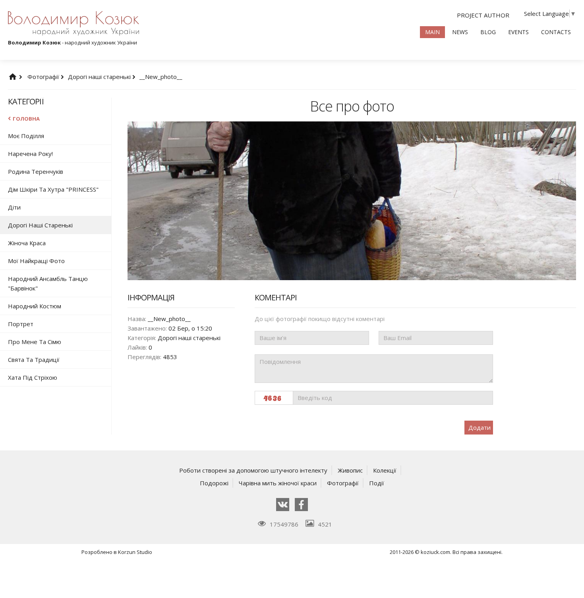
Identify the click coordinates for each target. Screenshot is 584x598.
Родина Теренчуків (35, 171)
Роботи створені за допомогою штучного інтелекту (253, 470)
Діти (14, 207)
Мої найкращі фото (36, 261)
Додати (479, 427)
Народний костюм (34, 306)
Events (518, 32)
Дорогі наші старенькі (100, 77)
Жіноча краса (27, 243)
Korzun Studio (135, 552)
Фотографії (44, 77)
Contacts (556, 32)
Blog (488, 32)
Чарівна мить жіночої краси (278, 483)
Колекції (384, 470)
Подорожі (214, 483)
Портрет (20, 324)
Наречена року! (30, 154)
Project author (483, 15)
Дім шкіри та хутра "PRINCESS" (53, 189)
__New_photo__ (160, 77)
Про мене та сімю (34, 342)
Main (432, 32)
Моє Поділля (26, 136)
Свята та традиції (34, 359)
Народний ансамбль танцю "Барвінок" (48, 283)
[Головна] (20, 77)
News (460, 32)
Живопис (350, 470)
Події (376, 483)
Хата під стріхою (32, 377)
